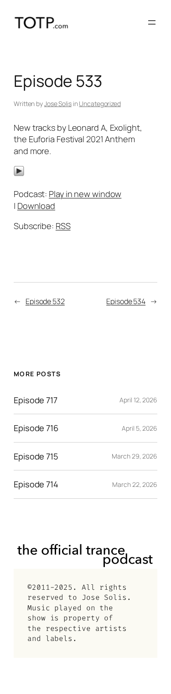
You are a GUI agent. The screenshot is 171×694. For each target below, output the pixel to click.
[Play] (19, 173)
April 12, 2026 (138, 399)
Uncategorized (100, 103)
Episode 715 (36, 456)
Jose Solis (58, 103)
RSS (63, 225)
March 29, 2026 (134, 456)
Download (36, 205)
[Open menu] (151, 22)
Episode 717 (35, 400)
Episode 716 (36, 427)
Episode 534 (125, 301)
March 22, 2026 (134, 484)
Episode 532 (45, 301)
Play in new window (85, 193)
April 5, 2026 (139, 428)
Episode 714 (36, 484)
